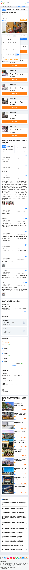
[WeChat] (16, 558)
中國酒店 (7, 6)
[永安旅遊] (4, 3)
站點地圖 (2, 568)
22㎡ (13, 74)
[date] (8, 36)
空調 (22, 60)
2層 (17, 88)
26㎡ (13, 88)
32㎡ (13, 102)
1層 (17, 74)
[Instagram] (11, 558)
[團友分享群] (23, 558)
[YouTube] (8, 558)
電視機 (24, 46)
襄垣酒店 (11, 6)
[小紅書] (14, 558)
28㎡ (13, 116)
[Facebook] (5, 558)
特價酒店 (2, 6)
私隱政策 (7, 568)
